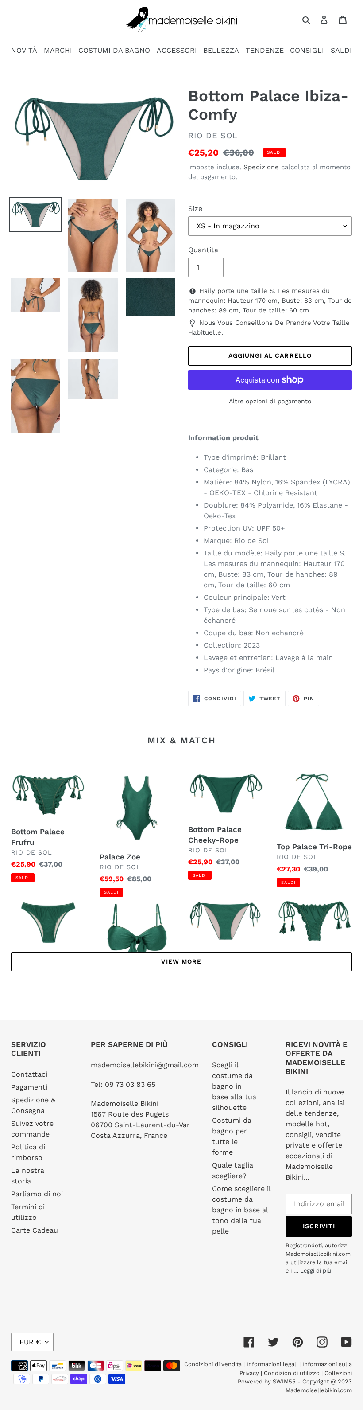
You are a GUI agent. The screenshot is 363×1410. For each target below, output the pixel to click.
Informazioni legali (272, 1364)
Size (195, 208)
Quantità (203, 250)
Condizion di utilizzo (292, 1373)
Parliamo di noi (37, 1194)
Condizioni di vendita (213, 1364)
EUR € (30, 1342)
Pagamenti (29, 1087)
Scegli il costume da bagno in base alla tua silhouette (234, 1086)
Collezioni (338, 1373)
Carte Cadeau (34, 1230)
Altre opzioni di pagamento (270, 401)
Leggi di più (315, 1270)
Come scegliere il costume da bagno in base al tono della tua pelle (241, 1209)
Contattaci (29, 1074)
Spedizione (261, 167)
